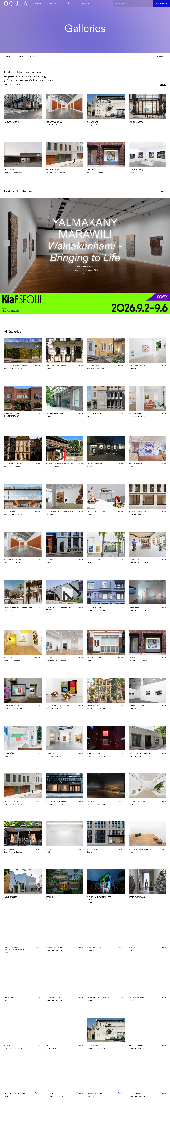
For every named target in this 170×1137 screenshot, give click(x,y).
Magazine (39, 3)
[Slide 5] (95, 289)
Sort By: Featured (159, 56)
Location (33, 56)
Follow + (38, 122)
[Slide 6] (116, 289)
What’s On (85, 3)
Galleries (69, 3)
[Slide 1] (12, 289)
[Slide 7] (137, 289)
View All (163, 84)
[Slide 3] (54, 289)
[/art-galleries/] (14, 3)
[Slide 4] (74, 289)
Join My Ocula (161, 3)
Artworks (54, 3)
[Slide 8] (157, 289)
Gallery (20, 56)
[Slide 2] (33, 289)
